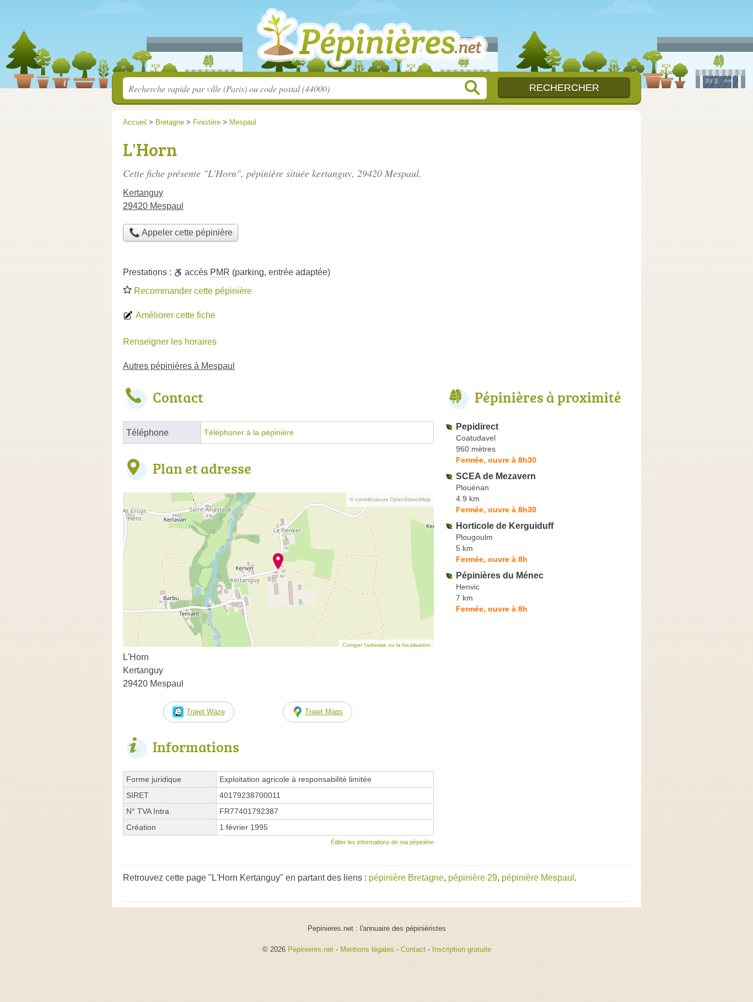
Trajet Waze (205, 712)
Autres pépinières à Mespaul (179, 366)
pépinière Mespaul (538, 877)
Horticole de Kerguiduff (504, 526)
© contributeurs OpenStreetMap (390, 499)
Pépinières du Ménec (500, 575)
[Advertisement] (537, 213)
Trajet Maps (324, 712)
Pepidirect (477, 426)
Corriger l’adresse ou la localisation (386, 645)
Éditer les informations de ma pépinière (382, 842)
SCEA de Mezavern (496, 476)
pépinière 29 (472, 877)
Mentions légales (367, 949)
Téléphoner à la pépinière (249, 432)
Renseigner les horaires (170, 341)
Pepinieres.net (311, 949)
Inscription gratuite (461, 949)
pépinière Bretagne (406, 877)
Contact (413, 949)
